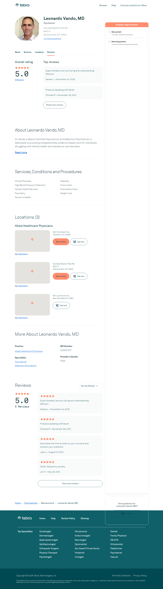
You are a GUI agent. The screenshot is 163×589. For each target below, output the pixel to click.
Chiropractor (81, 531)
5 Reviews (19, 80)
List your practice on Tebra (133, 5)
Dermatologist (46, 535)
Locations (39, 52)
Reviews (51, 52)
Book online (61, 242)
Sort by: (88, 386)
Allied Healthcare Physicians (29, 351)
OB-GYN (114, 540)
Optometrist (81, 544)
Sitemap (85, 518)
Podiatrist (79, 552)
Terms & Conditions (121, 575)
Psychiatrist (20, 361)
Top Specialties (25, 531)
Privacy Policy (140, 575)
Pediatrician (116, 548)
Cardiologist (45, 531)
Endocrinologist (82, 535)
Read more (21, 152)
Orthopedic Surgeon (49, 548)
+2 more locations (52, 38)
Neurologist (80, 540)
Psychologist (45, 557)
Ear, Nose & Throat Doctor (87, 548)
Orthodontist (116, 544)
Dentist (113, 531)
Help (113, 5)
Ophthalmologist (47, 544)
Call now (128, 513)
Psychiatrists (31, 503)
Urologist (79, 557)
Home (18, 503)
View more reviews (70, 483)
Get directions (21, 254)
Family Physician (118, 535)
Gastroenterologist (48, 540)
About (17, 52)
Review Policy (68, 518)
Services (27, 52)
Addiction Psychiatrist (25, 365)
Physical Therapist (48, 552)
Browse (103, 5)
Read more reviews (54, 105)
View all (114, 557)
